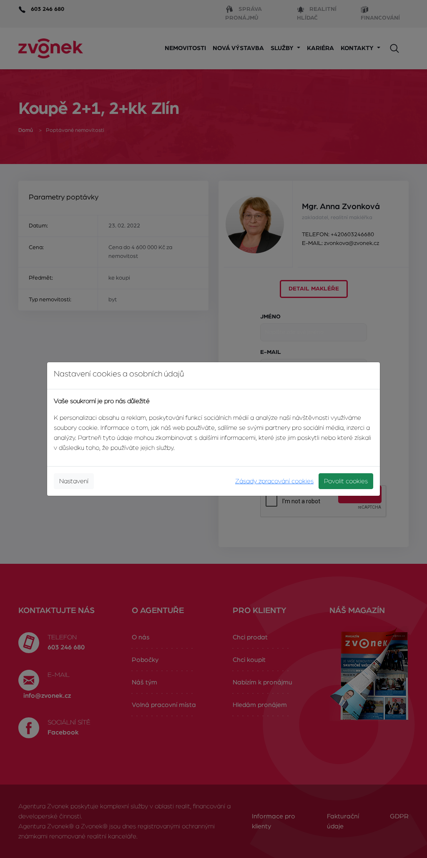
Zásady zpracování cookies (274, 481)
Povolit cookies (346, 481)
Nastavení (73, 481)
